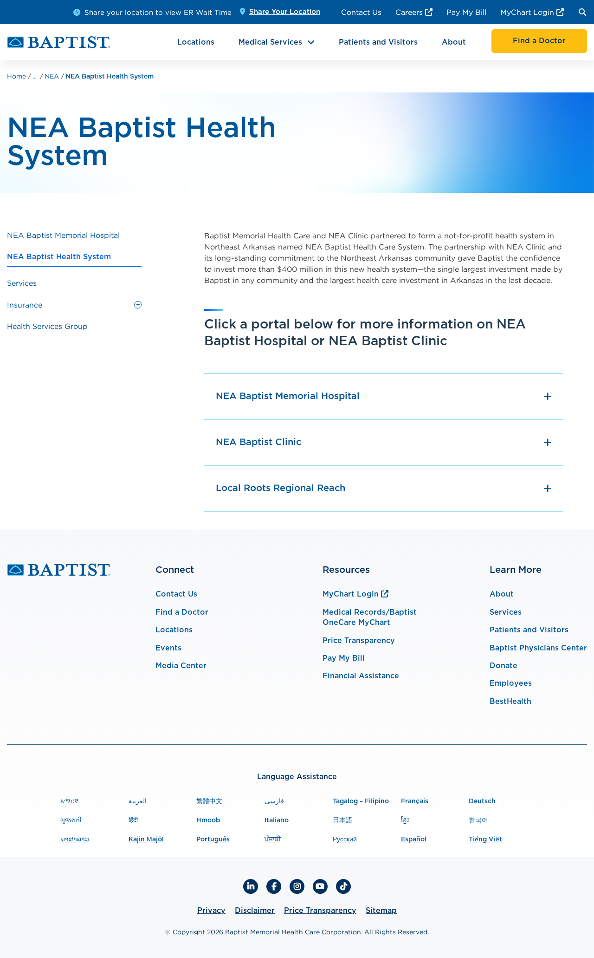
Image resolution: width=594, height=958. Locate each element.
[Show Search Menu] (582, 12)
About (454, 42)
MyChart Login (527, 12)
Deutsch (482, 801)
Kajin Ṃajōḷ (146, 839)
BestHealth (510, 701)
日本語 (342, 820)
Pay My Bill (466, 12)
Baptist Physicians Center (538, 648)
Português (213, 839)
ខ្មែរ (405, 820)
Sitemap (381, 910)
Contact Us (361, 12)
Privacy (211, 910)
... (34, 76)
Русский (345, 839)
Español (413, 839)
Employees (511, 683)
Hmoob (208, 820)
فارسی (274, 801)
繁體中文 (209, 801)
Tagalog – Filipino (361, 801)
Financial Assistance (361, 676)
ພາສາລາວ (74, 839)
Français (414, 801)
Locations (195, 42)
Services (506, 612)
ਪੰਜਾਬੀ (273, 839)
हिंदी (133, 820)
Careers (409, 12)
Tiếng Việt (485, 839)
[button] (138, 304)
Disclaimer (255, 910)
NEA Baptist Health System (109, 76)
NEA (53, 75)
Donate (503, 665)
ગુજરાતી (71, 820)
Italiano (277, 820)
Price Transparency (359, 640)
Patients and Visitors (378, 42)
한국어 (478, 820)
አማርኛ (69, 801)
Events (168, 648)
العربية (138, 801)
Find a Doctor (181, 612)
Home (17, 75)
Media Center (181, 665)
